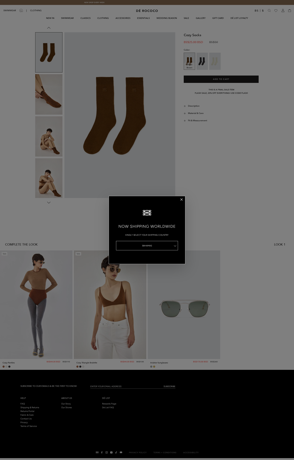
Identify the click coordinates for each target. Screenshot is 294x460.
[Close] (181, 199)
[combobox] (147, 245)
